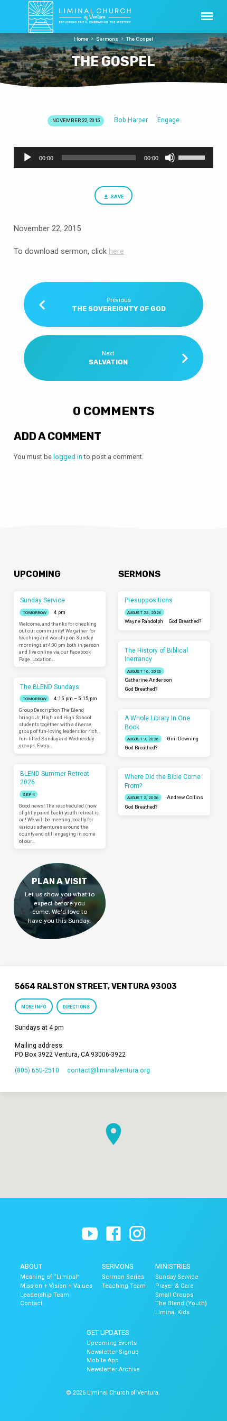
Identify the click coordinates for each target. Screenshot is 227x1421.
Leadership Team (44, 1294)
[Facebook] (113, 1234)
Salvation (108, 362)
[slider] (193, 156)
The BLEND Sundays (49, 687)
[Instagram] (137, 1234)
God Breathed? (184, 621)
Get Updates (108, 1332)
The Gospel (139, 39)
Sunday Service (42, 600)
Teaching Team (124, 1285)
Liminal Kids (172, 1312)
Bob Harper (131, 120)
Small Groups (174, 1294)
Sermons (107, 39)
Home (81, 39)
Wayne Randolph (144, 621)
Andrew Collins (185, 797)
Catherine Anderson (148, 680)
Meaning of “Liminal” (50, 1276)
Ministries (173, 1266)
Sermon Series (123, 1276)
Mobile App (103, 1360)
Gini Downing (182, 738)
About (31, 1266)
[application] (113, 157)
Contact (31, 1303)
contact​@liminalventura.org (108, 1070)
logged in (67, 457)
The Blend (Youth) (181, 1303)
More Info (33, 1007)
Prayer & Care (174, 1285)
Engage (168, 120)
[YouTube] (89, 1234)
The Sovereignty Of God (119, 309)
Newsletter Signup (113, 1352)
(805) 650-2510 (37, 1070)
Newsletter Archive (113, 1369)
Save (117, 196)
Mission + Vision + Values (56, 1285)
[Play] (27, 157)
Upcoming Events (112, 1343)
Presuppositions (149, 600)
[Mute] (170, 157)
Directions (76, 1007)
